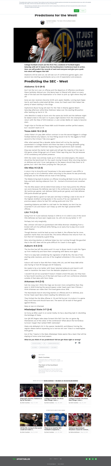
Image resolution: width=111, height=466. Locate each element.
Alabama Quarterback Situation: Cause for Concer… (79, 428)
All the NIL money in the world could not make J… (31, 428)
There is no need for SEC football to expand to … (53, 428)
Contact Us (56, 458)
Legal (61, 458)
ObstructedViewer (75, 432)
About (51, 458)
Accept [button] (76, 10)
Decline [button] (83, 10)
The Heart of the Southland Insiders (66, 20)
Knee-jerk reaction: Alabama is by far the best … (31, 399)
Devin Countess (52, 20)
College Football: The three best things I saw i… (53, 399)
